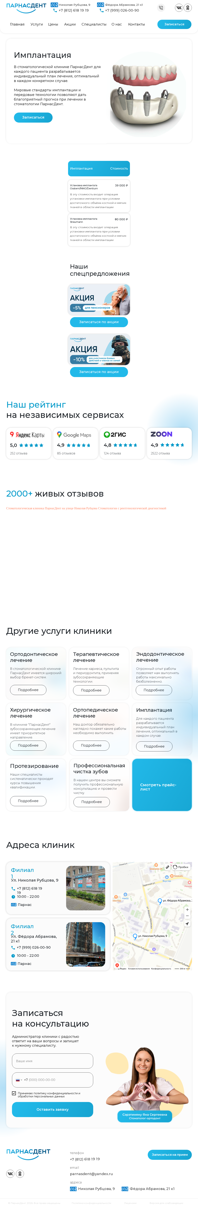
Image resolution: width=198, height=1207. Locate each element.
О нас (117, 24)
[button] (33, 118)
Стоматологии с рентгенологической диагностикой (132, 508)
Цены (53, 24)
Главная (17, 24)
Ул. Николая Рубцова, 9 (34, 880)
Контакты (136, 24)
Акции (70, 24)
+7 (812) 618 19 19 (74, 10)
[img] (179, 8)
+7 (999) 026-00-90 (122, 10)
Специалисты (94, 24)
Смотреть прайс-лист (158, 787)
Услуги (37, 24)
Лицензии (130, 1203)
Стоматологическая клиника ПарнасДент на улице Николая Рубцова (51, 508)
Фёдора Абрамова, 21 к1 (124, 5)
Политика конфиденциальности (91, 1203)
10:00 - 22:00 (28, 897)
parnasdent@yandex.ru (91, 1174)
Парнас (25, 905)
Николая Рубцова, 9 (74, 5)
